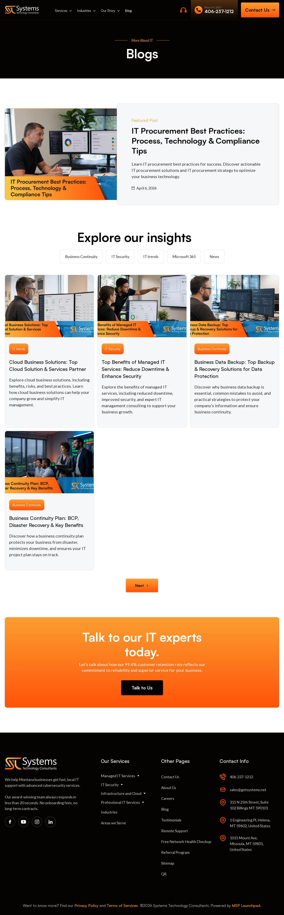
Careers (167, 798)
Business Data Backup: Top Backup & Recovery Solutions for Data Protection (234, 369)
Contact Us (170, 777)
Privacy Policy (86, 905)
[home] (22, 10)
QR (164, 874)
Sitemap (167, 863)
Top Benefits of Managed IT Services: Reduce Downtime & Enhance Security (135, 369)
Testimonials (171, 820)
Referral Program (175, 852)
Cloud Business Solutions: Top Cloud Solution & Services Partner (47, 365)
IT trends (150, 256)
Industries (84, 11)
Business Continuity (81, 256)
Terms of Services (122, 905)
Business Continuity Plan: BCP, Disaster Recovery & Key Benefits (46, 521)
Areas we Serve (113, 823)
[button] (63, 10)
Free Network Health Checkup (186, 841)
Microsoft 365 (184, 256)
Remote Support (174, 830)
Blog (128, 10)
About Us (168, 787)
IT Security (120, 256)
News (214, 256)
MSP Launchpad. (246, 905)
